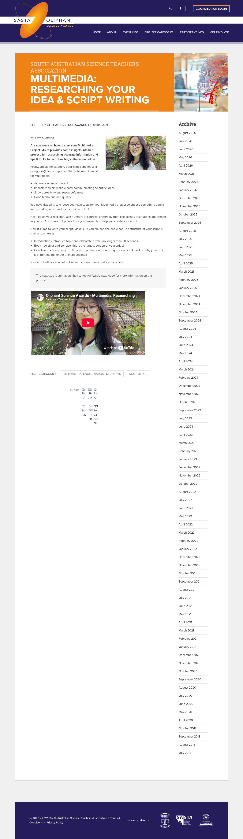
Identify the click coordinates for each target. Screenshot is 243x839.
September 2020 (190, 679)
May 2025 (185, 255)
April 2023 (186, 435)
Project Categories (159, 32)
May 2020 (185, 712)
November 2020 (189, 663)
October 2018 (187, 728)
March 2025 (187, 272)
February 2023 (188, 451)
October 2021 (187, 573)
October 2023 (188, 402)
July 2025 (185, 239)
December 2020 (189, 655)
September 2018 (189, 736)
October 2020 (188, 671)
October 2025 (188, 214)
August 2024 (187, 329)
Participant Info (192, 32)
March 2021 (186, 630)
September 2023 (190, 410)
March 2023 (187, 443)
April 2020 (186, 720)
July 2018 (185, 753)
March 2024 (187, 369)
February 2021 (188, 639)
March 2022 (187, 533)
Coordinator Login (211, 9)
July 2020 (185, 696)
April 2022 (186, 524)
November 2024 (189, 304)
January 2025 (188, 288)
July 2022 (185, 500)
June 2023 (186, 427)
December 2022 (189, 467)
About (111, 32)
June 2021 (185, 606)
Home (97, 32)
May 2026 (185, 157)
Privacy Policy (55, 822)
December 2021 (189, 557)
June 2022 (186, 508)
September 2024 (190, 320)
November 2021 (189, 565)
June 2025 (186, 247)
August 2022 (187, 492)
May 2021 (185, 614)
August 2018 (187, 745)
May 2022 (185, 516)
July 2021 (185, 598)
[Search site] (170, 9)
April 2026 (186, 165)
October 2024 (188, 312)
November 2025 (189, 206)
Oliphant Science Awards (67, 125)
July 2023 (185, 418)
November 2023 (189, 394)
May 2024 (185, 353)
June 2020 (186, 704)
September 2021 (189, 581)
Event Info (130, 32)
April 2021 (185, 622)
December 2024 (189, 296)
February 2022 (188, 541)
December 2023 (189, 386)
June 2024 (186, 345)
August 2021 (187, 590)
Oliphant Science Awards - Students (92, 374)
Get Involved (219, 32)
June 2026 (186, 149)
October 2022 (188, 484)
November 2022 (189, 475)
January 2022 (188, 549)
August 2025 (187, 231)
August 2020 (187, 688)
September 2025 (190, 223)
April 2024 (186, 361)
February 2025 (188, 280)
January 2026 (188, 190)
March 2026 (187, 174)
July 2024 (185, 337)
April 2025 (186, 263)
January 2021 (187, 647)
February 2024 (188, 378)
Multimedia (138, 374)
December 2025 (189, 198)
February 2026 (188, 182)
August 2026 (187, 133)
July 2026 (185, 141)
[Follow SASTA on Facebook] (180, 9)
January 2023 (188, 459)
